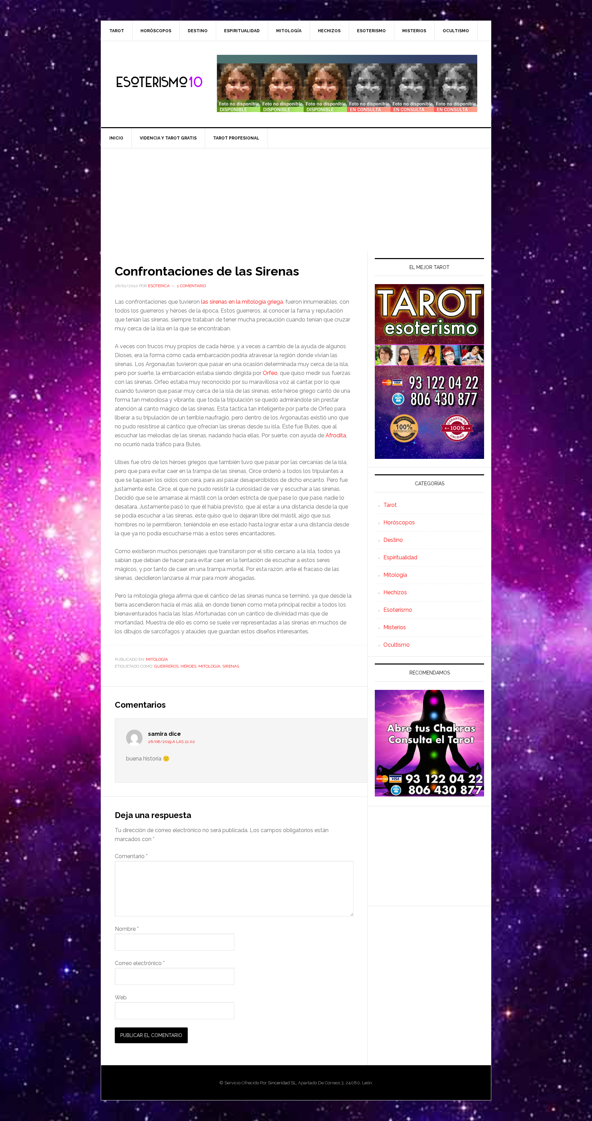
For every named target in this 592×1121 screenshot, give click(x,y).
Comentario (131, 856)
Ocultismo (396, 645)
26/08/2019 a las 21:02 (171, 741)
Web (121, 997)
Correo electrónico (140, 963)
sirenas (230, 666)
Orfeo (270, 373)
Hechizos (395, 592)
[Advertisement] (296, 200)
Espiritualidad (400, 557)
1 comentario (191, 285)
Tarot (390, 505)
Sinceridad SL (282, 1082)
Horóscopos (399, 522)
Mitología (157, 659)
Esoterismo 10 (159, 82)
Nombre (127, 929)
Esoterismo (397, 610)
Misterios (394, 627)
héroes (188, 666)
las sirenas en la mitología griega (242, 301)
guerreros (166, 666)
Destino (393, 540)
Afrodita (335, 435)
